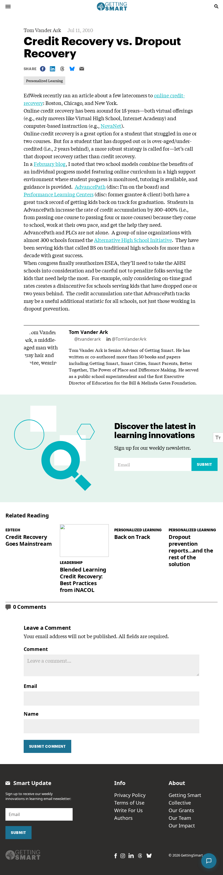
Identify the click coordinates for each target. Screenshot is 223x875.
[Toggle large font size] (218, 437)
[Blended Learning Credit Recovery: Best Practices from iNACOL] (84, 540)
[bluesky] (149, 855)
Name (31, 713)
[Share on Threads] (62, 69)
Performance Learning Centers (59, 194)
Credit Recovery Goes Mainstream (28, 540)
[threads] (140, 856)
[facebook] (115, 855)
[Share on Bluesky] (72, 69)
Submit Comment (47, 746)
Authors (123, 818)
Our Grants (181, 810)
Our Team (180, 818)
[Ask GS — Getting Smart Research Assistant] (208, 860)
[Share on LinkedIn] (52, 69)
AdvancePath (90, 186)
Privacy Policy (129, 795)
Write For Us (128, 810)
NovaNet (111, 125)
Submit (204, 464)
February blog (50, 163)
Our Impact (182, 825)
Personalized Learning (44, 80)
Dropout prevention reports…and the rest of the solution (191, 550)
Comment (36, 649)
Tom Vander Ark (42, 29)
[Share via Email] (82, 68)
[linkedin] (131, 855)
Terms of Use (129, 802)
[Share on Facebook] (42, 69)
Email (30, 686)
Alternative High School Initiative (133, 239)
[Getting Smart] (112, 6)
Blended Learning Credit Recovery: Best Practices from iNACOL (83, 579)
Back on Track (132, 536)
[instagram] (122, 856)
